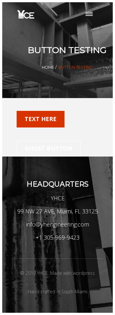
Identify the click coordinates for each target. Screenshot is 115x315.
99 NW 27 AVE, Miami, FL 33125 (57, 211)
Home (48, 67)
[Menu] (89, 14)
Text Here (41, 119)
